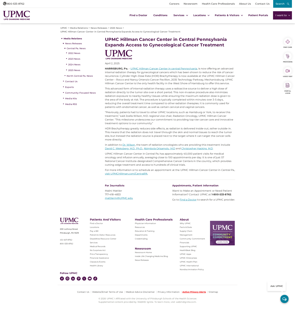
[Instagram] (67, 278)
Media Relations (73, 38)
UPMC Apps (185, 254)
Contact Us (262, 3)
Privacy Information (169, 292)
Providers (287, 62)
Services (94, 242)
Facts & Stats (186, 227)
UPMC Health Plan (188, 262)
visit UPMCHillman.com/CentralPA (126, 173)
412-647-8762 (66, 240)
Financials (184, 242)
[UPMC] (16, 15)
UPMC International (189, 265)
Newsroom (190, 3)
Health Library (96, 265)
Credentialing (141, 239)
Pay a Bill (94, 231)
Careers (174, 3)
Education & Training (144, 231)
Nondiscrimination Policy (192, 269)
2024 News (74, 64)
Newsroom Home (143, 252)
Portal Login (287, 92)
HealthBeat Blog (187, 250)
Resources (140, 227)
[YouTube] (90, 278)
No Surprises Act (98, 250)
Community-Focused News (80, 92)
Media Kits (71, 98)
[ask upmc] (284, 299)
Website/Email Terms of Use (107, 292)
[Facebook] (62, 278)
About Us (245, 3)
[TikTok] (95, 279)
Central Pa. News (76, 48)
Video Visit (287, 76)
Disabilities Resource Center (103, 239)
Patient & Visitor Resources (102, 235)
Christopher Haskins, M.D (197, 148)
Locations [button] (200, 15)
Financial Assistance (99, 258)
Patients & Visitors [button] (227, 15)
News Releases (73, 43)
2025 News (74, 70)
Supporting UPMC (188, 246)
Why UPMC (185, 223)
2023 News (74, 58)
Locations (94, 227)
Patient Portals (258, 15)
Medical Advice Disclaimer (140, 292)
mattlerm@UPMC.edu (119, 198)
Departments (141, 235)
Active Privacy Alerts (194, 292)
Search (280, 3)
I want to (281, 15)
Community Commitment (192, 239)
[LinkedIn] (73, 278)
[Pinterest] (79, 278)
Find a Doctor (138, 15)
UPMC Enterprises (188, 258)
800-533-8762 (15, 3)
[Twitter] (84, 279)
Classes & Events (98, 262)
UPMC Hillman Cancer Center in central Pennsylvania (163, 68)
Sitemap (213, 292)
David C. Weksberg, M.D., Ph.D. (124, 148)
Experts (69, 87)
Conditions (160, 15)
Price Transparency (99, 254)
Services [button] (179, 15)
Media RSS (71, 104)
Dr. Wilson (128, 144)
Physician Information (145, 223)
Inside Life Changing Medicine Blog (151, 256)
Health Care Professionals (218, 3)
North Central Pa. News (80, 76)
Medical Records (97, 246)
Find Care (287, 47)
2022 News (74, 53)
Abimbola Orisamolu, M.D (159, 148)
